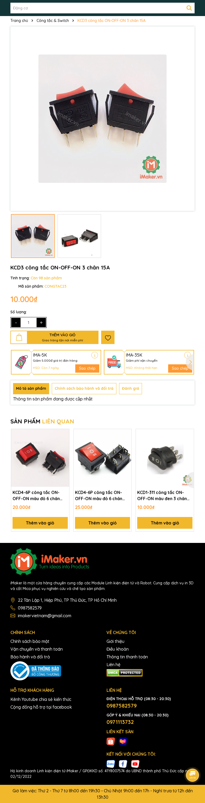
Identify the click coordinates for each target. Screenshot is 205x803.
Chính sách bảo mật (29, 641)
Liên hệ (113, 664)
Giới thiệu (115, 641)
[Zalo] (111, 763)
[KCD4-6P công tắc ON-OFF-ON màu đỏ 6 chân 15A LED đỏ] (103, 458)
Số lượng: (18, 312)
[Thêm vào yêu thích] (108, 337)
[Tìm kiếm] (189, 8)
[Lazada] (123, 741)
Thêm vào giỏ (40, 523)
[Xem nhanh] (63, 453)
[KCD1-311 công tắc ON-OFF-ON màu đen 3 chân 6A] (165, 458)
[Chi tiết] (94, 355)
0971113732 (120, 722)
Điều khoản (118, 649)
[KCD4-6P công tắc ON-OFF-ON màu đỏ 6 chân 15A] (40, 458)
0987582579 (30, 608)
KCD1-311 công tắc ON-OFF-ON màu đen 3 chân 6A (162, 495)
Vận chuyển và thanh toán (36, 649)
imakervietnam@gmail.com (44, 615)
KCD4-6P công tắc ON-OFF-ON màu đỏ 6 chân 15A (36, 495)
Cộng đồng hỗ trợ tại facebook (41, 707)
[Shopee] (111, 741)
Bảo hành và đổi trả (30, 656)
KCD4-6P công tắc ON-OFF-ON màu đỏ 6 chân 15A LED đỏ (98, 495)
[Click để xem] (102, 118)
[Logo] (102, 561)
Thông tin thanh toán (127, 656)
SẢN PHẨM (42, 421)
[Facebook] (123, 763)
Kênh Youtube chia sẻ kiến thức (40, 699)
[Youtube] (135, 763)
